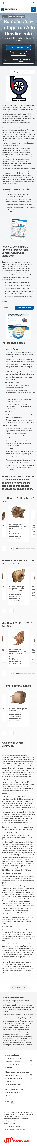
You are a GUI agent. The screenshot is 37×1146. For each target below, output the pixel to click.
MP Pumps (8, 1095)
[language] (3, 3)
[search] (33, 3)
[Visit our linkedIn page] (12, 1102)
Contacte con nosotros (13, 1058)
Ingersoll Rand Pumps (12, 1092)
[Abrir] (33, 9)
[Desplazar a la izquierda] (4, 548)
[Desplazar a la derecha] (11, 548)
